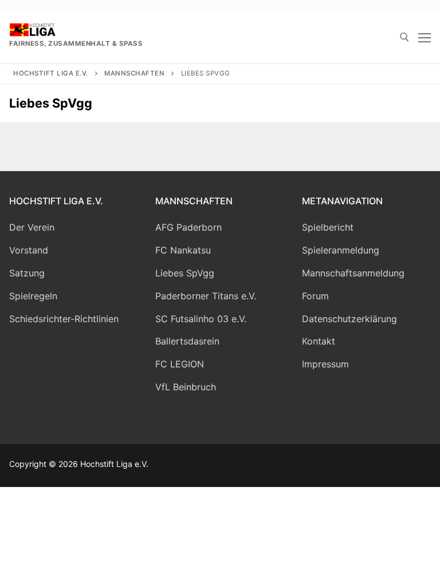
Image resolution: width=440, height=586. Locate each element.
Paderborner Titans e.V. (205, 296)
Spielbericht (327, 227)
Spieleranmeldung (340, 250)
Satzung (27, 273)
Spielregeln (33, 296)
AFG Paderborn (188, 227)
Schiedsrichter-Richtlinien (64, 318)
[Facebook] (241, 465)
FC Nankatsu (183, 250)
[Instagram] (267, 465)
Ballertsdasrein (187, 341)
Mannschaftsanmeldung (353, 273)
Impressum (325, 364)
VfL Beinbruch (185, 387)
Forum (315, 296)
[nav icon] (424, 37)
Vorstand (28, 250)
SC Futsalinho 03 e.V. (200, 318)
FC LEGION (179, 364)
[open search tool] (404, 37)
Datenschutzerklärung (349, 318)
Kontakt (318, 341)
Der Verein (31, 227)
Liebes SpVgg (184, 273)
